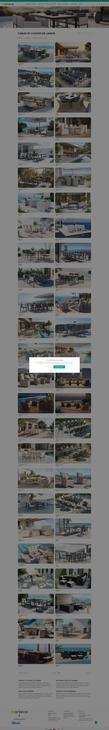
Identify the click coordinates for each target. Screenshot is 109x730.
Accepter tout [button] (59, 367)
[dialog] (54, 365)
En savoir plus (70, 363)
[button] (54, 370)
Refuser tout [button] (48, 366)
